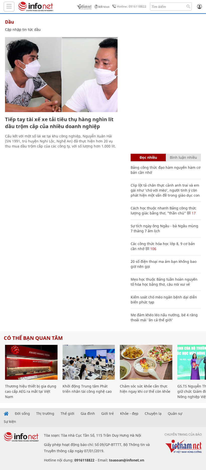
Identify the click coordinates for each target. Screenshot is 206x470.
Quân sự (175, 413)
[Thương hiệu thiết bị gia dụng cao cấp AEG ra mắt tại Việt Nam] (31, 362)
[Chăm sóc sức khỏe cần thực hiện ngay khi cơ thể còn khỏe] (146, 362)
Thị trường (45, 413)
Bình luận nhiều (183, 157)
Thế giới (67, 413)
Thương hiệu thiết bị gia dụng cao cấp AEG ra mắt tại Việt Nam (30, 391)
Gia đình (88, 413)
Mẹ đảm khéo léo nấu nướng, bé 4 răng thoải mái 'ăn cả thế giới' (164, 317)
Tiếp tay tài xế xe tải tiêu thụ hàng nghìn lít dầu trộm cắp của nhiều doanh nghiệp (59, 123)
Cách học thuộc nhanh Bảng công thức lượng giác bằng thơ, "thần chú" (163, 210)
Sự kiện (10, 421)
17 (193, 213)
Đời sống (22, 413)
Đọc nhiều (148, 157)
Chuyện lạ (153, 413)
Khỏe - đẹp (129, 413)
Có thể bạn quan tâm (33, 338)
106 (152, 248)
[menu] (9, 7)
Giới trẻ (107, 413)
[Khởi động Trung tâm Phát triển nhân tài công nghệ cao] (89, 362)
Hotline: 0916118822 (131, 6)
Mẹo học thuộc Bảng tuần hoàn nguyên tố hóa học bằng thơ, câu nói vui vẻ (164, 282)
